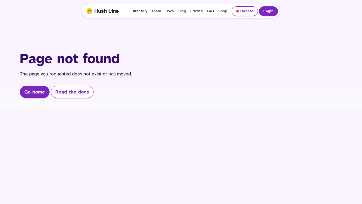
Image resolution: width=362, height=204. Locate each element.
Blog (182, 11)
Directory (139, 11)
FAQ (210, 11)
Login (268, 11)
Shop (222, 11)
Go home (34, 92)
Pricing (196, 11)
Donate (246, 11)
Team (156, 11)
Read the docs (72, 92)
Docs (169, 11)
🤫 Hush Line (102, 11)
